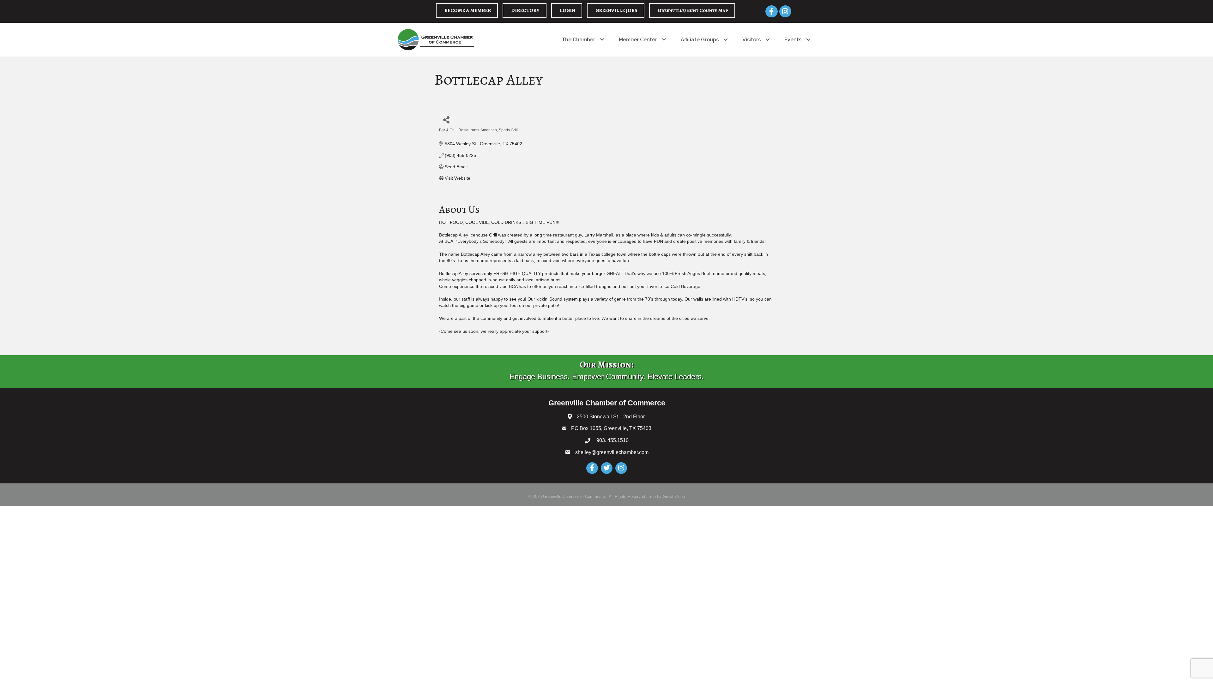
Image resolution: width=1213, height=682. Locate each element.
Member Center (638, 40)
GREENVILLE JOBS (616, 10)
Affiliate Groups (700, 40)
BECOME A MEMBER (467, 10)
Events (792, 40)
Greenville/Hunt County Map (693, 10)
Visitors (751, 40)
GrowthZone (674, 496)
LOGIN (567, 10)
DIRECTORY (525, 10)
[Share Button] (446, 119)
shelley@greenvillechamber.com (612, 452)
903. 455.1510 (612, 440)
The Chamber (578, 40)
